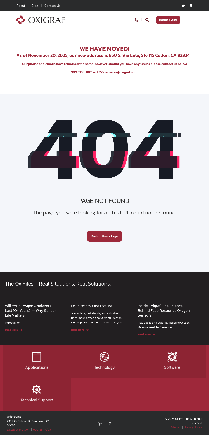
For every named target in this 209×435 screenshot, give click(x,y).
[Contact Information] (136, 19)
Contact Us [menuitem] (52, 5)
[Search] (147, 19)
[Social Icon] (101, 424)
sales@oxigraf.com (123, 72)
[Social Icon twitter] (184, 6)
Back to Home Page (104, 236)
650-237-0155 (42, 429)
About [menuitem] (20, 5)
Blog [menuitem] (35, 5)
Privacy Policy (193, 427)
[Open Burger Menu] (191, 20)
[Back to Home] (40, 21)
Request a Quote (168, 20)
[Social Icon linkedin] (190, 6)
